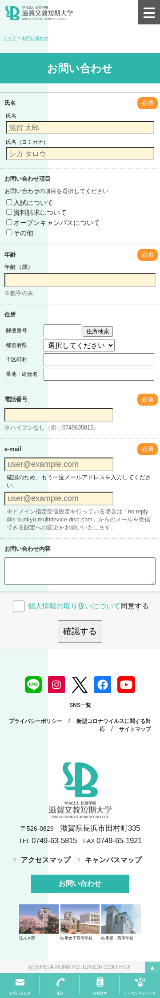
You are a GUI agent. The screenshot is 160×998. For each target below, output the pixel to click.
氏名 (10, 102)
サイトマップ (135, 729)
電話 (60, 993)
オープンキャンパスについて (56, 222)
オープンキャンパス (140, 993)
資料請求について (40, 212)
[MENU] (149, 12)
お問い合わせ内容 (27, 548)
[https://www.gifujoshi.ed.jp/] (80, 918)
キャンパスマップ (113, 860)
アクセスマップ (46, 860)
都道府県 (16, 345)
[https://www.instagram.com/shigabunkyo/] (56, 684)
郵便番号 (16, 330)
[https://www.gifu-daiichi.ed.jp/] (121, 918)
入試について (33, 202)
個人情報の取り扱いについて (74, 606)
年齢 (10, 254)
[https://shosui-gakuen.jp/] (39, 918)
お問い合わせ (80, 883)
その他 (23, 233)
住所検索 (97, 331)
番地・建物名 (22, 374)
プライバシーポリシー (35, 721)
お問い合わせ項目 (27, 178)
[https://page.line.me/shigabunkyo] (33, 684)
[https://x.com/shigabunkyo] (79, 684)
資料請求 (100, 993)
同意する (88, 606)
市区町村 (16, 359)
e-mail (12, 449)
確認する (80, 631)
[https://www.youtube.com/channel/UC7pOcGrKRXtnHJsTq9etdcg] (126, 684)
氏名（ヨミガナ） (27, 142)
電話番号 (16, 399)
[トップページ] (69, 12)
